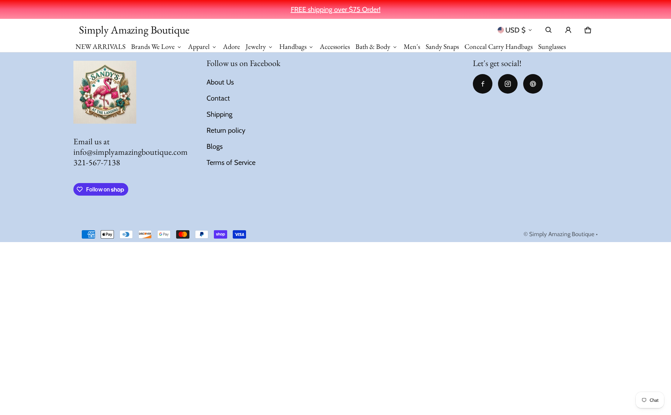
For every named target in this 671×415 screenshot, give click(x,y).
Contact (218, 98)
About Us (220, 82)
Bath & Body (372, 46)
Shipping (219, 114)
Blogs (215, 146)
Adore (231, 46)
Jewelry (256, 46)
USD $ (515, 30)
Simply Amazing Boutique (561, 234)
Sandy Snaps (442, 46)
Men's (412, 46)
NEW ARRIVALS (100, 46)
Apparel (199, 46)
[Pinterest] (533, 84)
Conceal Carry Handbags (498, 46)
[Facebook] (482, 84)
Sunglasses (552, 46)
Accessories (335, 46)
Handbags (292, 46)
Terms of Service (231, 162)
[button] (548, 30)
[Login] (568, 30)
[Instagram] (508, 84)
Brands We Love (153, 46)
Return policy (226, 130)
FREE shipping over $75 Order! (336, 9)
